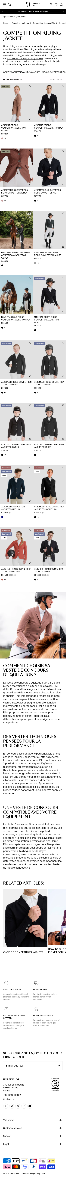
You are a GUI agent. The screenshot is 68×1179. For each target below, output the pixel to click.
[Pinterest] (17, 1106)
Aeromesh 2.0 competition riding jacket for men (47, 191)
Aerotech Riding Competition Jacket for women (16, 570)
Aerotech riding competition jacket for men (49, 570)
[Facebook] (5, 1106)
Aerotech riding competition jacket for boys (49, 445)
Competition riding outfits (44, 23)
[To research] (9, 4)
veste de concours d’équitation (25, 682)
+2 (3, 201)
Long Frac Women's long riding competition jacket (47, 254)
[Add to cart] (30, 119)
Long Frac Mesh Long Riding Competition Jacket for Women (15, 255)
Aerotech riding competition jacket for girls (16, 445)
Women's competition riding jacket (21, 72)
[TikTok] (23, 1106)
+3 (36, 136)
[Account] (51, 4)
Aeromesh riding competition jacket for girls (16, 383)
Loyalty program (12, 989)
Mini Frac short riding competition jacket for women (46, 320)
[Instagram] (11, 1106)
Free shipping (40, 989)
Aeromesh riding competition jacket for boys (49, 383)
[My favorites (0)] (56, 4)
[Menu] (4, 4)
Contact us (8, 1099)
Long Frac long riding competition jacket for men (15, 318)
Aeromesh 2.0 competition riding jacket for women (14, 191)
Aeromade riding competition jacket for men (48, 126)
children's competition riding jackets (25, 58)
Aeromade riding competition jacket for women (13, 128)
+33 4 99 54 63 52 (12, 1095)
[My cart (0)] (61, 4)
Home (5, 23)
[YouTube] (29, 1106)
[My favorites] (30, 86)
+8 (3, 138)
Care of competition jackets (23, 952)
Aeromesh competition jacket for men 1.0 (13, 508)
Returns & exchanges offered (14, 1017)
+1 (36, 201)
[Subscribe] (59, 1066)
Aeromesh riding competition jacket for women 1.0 (49, 508)
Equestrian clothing (20, 23)
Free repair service (43, 1015)
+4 (3, 579)
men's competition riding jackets (46, 55)
